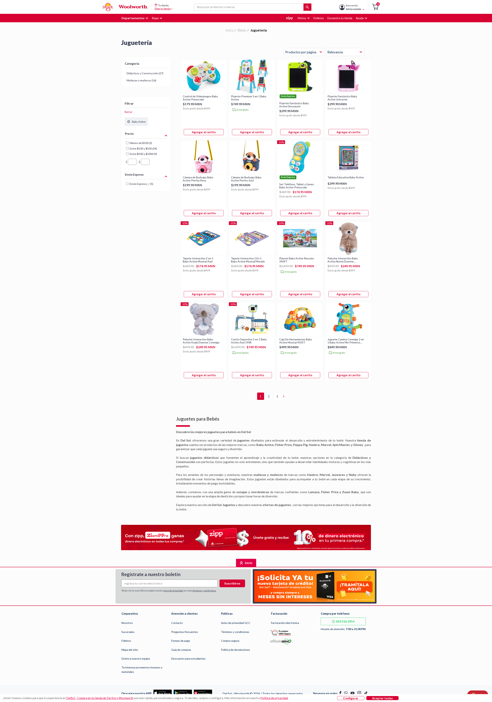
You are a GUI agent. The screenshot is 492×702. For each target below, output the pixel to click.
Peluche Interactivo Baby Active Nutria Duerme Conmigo (342, 260)
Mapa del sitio (129, 649)
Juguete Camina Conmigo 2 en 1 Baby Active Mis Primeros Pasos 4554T (345, 341)
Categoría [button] (132, 63)
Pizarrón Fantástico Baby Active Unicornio (342, 98)
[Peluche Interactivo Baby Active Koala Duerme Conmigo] (203, 335)
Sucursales (128, 631)
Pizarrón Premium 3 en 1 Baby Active (248, 98)
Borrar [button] (128, 111)
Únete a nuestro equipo (135, 658)
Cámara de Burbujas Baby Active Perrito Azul (246, 179)
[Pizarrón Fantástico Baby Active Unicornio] (348, 92)
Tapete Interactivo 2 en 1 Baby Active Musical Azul (198, 260)
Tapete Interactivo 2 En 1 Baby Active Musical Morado (248, 260)
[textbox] (132, 162)
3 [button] (277, 396)
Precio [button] (129, 133)
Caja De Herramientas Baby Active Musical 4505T (295, 341)
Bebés (242, 30)
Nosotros (127, 622)
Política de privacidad (274, 698)
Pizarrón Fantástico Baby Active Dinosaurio (294, 105)
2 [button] (269, 396)
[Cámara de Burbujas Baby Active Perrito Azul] (252, 173)
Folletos (126, 640)
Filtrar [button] (129, 103)
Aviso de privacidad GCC (235, 622)
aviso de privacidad (173, 590)
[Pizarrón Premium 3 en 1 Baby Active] (252, 92)
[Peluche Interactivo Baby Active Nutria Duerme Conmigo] (348, 254)
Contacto (177, 622)
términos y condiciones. (204, 590)
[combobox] (304, 52)
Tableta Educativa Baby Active (345, 177)
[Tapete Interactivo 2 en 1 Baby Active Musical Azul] (203, 254)
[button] (375, 7)
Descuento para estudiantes (188, 658)
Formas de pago (180, 640)
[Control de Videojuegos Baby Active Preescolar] (203, 92)
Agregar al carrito (204, 132)
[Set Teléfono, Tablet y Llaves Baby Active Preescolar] (300, 173)
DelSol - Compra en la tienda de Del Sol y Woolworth (99, 698)
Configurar (350, 698)
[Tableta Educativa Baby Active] (348, 173)
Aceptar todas (382, 698)
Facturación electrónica (285, 622)
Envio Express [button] (134, 174)
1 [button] (260, 396)
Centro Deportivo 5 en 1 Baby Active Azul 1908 (249, 341)
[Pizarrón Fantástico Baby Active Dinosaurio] (300, 92)
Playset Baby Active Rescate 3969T (296, 260)
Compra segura (230, 640)
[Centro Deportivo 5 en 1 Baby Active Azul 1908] (252, 335)
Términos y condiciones (235, 631)
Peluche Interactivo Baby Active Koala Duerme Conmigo (201, 341)
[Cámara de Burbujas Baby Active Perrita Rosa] (203, 173)
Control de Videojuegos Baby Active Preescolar (200, 98)
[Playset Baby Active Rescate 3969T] (300, 254)
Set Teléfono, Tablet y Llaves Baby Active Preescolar (296, 186)
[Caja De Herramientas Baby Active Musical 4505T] (300, 335)
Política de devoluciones (235, 649)
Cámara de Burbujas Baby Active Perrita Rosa (198, 179)
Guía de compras (181, 649)
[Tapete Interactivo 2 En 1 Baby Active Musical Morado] (252, 254)
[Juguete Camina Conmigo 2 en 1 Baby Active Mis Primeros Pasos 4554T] (348, 335)
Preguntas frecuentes (184, 631)
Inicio (229, 30)
